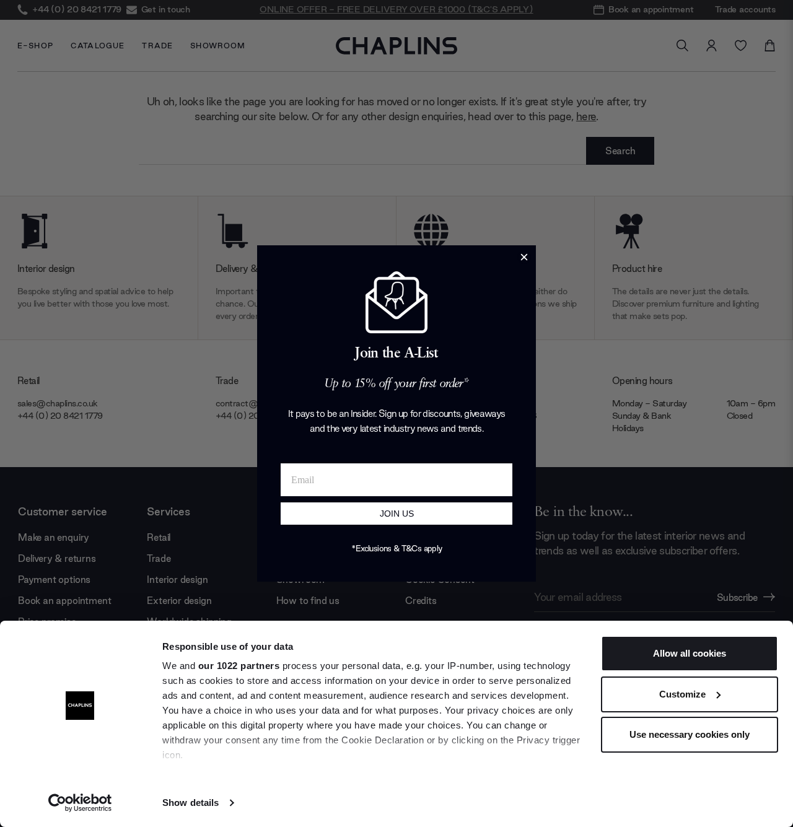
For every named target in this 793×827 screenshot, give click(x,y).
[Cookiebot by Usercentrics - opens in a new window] (80, 803)
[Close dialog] (524, 257)
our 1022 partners (239, 665)
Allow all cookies (689, 653)
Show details (190, 802)
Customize (682, 694)
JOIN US (397, 514)
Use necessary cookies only (689, 734)
